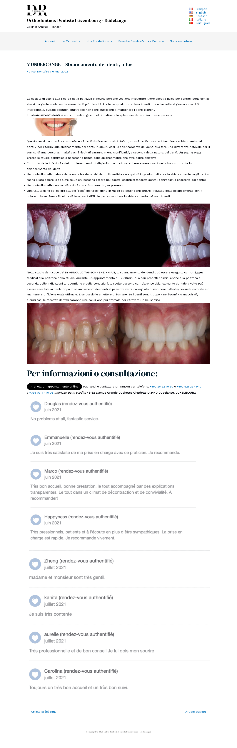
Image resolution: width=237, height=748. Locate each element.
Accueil (50, 41)
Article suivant (197, 711)
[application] (79, 41)
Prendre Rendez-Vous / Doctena (141, 41)
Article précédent (41, 711)
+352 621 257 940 (189, 386)
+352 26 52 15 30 (161, 386)
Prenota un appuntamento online (54, 386)
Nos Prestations (97, 41)
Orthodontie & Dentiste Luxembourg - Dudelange (76, 20)
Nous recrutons (181, 41)
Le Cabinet (69, 41)
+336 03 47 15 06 (41, 392)
